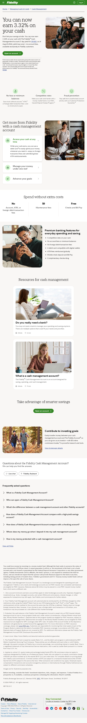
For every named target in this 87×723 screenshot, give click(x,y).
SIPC (38, 679)
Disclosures (25, 711)
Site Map (25, 708)
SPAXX (33, 41)
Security (18, 708)
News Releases (11, 704)
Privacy (13, 708)
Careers (3, 704)
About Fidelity (22, 704)
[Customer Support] (74, 2)
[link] (43, 311)
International (32, 704)
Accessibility (33, 708)
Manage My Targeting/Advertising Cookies (14, 713)
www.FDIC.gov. (24, 626)
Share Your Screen (15, 711)
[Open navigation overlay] (3, 2)
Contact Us (4, 711)
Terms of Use (5, 708)
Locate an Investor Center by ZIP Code (61, 701)
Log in (81, 2)
